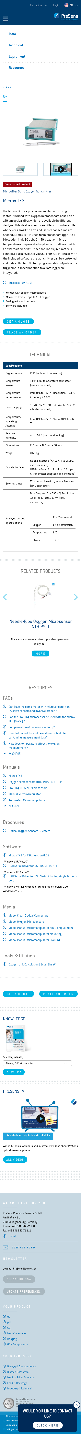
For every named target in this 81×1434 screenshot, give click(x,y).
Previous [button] (5, 596)
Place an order (22, 332)
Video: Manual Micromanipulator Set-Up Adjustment (41, 928)
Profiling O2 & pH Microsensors (28, 788)
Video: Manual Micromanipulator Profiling (34, 940)
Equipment (17, 56)
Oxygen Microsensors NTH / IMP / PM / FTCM (35, 782)
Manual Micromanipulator (25, 794)
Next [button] (76, 596)
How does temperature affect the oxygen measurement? (34, 746)
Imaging (12, 1339)
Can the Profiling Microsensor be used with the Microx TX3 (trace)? (42, 719)
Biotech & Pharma (18, 1372)
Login (56, 5)
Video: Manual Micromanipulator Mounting (35, 934)
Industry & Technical (19, 1388)
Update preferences (24, 1291)
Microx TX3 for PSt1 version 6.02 (29, 855)
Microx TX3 (15, 776)
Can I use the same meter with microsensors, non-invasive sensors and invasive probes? (39, 709)
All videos (15, 1159)
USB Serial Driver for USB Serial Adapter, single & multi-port (43, 878)
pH (9, 1322)
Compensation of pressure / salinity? (32, 727)
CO (9, 1327)
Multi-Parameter (16, 1333)
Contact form (24, 1247)
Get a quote (18, 321)
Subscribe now (19, 1279)
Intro (12, 34)
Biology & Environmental (21, 1366)
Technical (16, 45)
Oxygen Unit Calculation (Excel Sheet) (32, 964)
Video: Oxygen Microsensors (26, 921)
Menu (5, 19)
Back (8, 87)
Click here (48, 1425)
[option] (40, 619)
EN (71, 5)
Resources (17, 67)
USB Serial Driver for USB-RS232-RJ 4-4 (33, 866)
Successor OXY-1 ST (20, 283)
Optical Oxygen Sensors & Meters (29, 831)
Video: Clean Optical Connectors (28, 915)
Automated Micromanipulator (27, 800)
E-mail (12, 1236)
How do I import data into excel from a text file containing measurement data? (37, 735)
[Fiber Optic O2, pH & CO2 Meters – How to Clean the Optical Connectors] (60, 169)
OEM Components (17, 1344)
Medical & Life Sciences (20, 1377)
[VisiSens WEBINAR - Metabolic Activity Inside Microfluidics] (40, 1118)
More (41, 653)
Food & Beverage (17, 1383)
